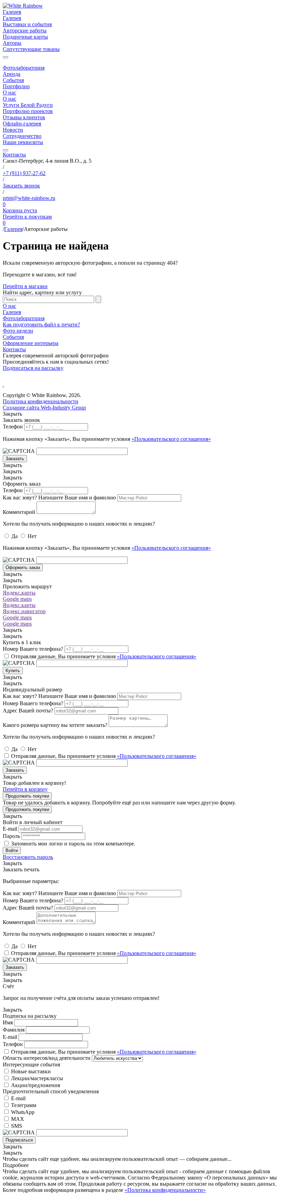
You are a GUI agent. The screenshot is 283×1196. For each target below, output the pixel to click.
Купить (13, 670)
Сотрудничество (22, 136)
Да (14, 536)
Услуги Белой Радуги (28, 105)
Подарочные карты (25, 37)
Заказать (15, 458)
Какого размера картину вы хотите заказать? (55, 725)
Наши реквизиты (23, 142)
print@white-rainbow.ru (29, 198)
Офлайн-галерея (22, 123)
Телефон (13, 426)
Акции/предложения (35, 1085)
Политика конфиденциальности (40, 401)
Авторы (12, 43)
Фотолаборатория (24, 68)
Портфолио (16, 86)
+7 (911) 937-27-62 (24, 173)
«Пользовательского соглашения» (171, 439)
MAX (17, 1119)
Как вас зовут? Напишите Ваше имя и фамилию (59, 497)
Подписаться (19, 1140)
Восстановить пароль (28, 857)
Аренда (11, 74)
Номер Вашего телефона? (33, 649)
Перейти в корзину (25, 789)
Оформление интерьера (30, 343)
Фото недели (18, 331)
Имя (8, 1022)
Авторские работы (25, 30)
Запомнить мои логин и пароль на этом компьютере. (73, 844)
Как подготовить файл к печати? (41, 324)
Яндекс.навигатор (24, 611)
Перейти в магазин (25, 286)
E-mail (10, 829)
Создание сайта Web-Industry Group (44, 408)
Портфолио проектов (28, 111)
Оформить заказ (23, 567)
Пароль (11, 836)
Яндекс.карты (19, 593)
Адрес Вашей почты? (28, 710)
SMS (16, 1126)
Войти (12, 850)
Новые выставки (31, 1071)
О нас (9, 92)
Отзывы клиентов (24, 117)
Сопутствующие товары (31, 49)
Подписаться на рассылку (33, 368)
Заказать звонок (21, 186)
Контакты (14, 155)
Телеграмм (23, 1105)
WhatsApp (23, 1112)
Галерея (12, 12)
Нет (32, 536)
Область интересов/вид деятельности (46, 1058)
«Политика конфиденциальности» (165, 1190)
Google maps (17, 599)
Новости (13, 130)
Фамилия (14, 1030)
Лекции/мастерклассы (37, 1078)
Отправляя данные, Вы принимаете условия (103, 656)
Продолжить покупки (27, 796)
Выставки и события (27, 24)
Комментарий (19, 512)
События (13, 80)
